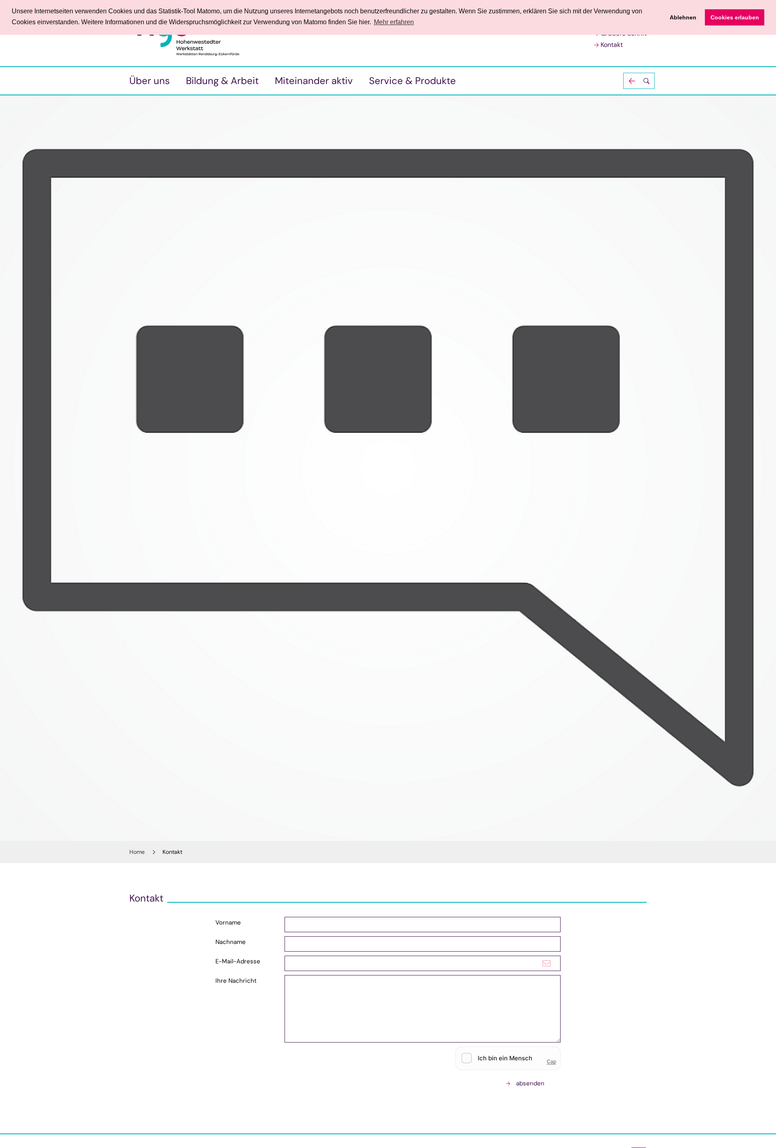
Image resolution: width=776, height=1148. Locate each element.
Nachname (230, 942)
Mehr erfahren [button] (394, 22)
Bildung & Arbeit (222, 80)
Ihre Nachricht (236, 981)
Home (137, 851)
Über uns (149, 80)
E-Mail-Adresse (237, 961)
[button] (639, 81)
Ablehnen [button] (683, 17)
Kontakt (612, 44)
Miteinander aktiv (314, 80)
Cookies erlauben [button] (735, 17)
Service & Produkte (412, 80)
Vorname (228, 922)
